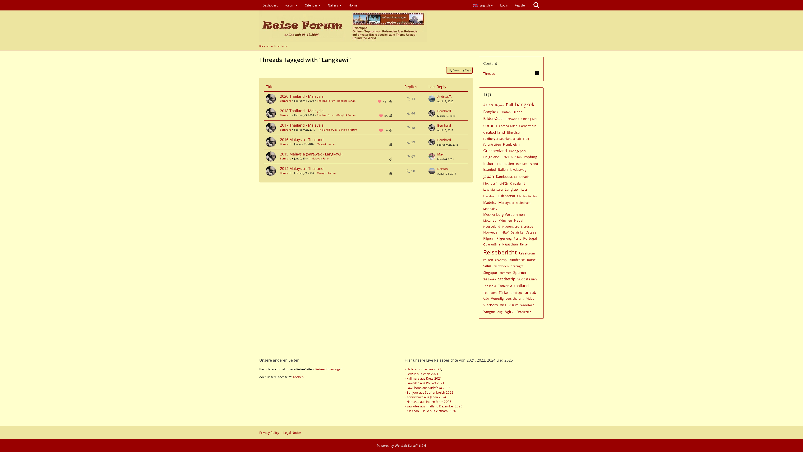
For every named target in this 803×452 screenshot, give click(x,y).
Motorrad (489, 220)
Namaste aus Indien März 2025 (429, 401)
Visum (513, 305)
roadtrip (501, 260)
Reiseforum (527, 253)
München (505, 220)
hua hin (516, 157)
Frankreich (511, 144)
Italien (503, 169)
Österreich (524, 312)
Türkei (504, 292)
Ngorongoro (510, 227)
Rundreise (517, 260)
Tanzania (505, 286)
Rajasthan (510, 244)
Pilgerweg (504, 238)
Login (504, 5)
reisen (488, 260)
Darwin (442, 169)
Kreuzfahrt (517, 183)
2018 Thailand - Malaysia (302, 110)
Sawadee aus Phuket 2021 (425, 383)
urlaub (530, 292)
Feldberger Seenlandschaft (502, 139)
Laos (524, 189)
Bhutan (505, 112)
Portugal (530, 238)
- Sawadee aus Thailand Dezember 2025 (433, 406)
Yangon (489, 311)
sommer (505, 273)
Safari (487, 266)
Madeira (489, 202)
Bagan (499, 105)
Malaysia (506, 202)
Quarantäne (491, 244)
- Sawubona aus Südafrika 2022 (427, 388)
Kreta (503, 183)
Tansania (489, 286)
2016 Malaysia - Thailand (302, 139)
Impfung (530, 157)
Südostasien (527, 279)
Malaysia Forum (326, 144)
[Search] (536, 5)
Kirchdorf (489, 183)
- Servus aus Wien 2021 (422, 374)
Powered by (401, 445)
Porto (517, 238)
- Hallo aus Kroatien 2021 (423, 369)
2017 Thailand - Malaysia (302, 125)
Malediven (523, 203)
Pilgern (488, 238)
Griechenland (495, 150)
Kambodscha (506, 176)
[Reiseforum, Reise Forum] (343, 26)
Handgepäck (517, 151)
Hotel (505, 157)
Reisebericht (500, 252)
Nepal (518, 220)
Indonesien (505, 163)
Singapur (490, 272)
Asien (488, 104)
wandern (527, 305)
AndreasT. (444, 96)
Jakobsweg (518, 169)
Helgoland (491, 157)
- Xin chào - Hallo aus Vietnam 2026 (430, 411)
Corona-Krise (508, 126)
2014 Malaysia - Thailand (302, 168)
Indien (488, 163)
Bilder (517, 112)
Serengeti (517, 266)
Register (520, 5)
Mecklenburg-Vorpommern (504, 214)
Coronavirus (527, 126)
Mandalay (490, 209)
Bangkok (490, 111)
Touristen (490, 293)
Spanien (520, 272)
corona (490, 125)
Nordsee (527, 227)
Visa (503, 305)
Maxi (440, 154)
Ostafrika (517, 232)
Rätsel (532, 260)
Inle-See (521, 164)
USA (486, 298)
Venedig (497, 298)
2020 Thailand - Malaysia (302, 96)
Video (530, 298)
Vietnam (490, 304)
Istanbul (489, 169)
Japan (488, 176)
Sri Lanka (489, 279)
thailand (521, 285)
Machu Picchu (527, 196)
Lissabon (489, 196)
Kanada (524, 177)
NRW (505, 232)
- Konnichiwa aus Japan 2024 (425, 397)
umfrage (517, 293)
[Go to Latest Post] (431, 98)
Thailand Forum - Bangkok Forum (336, 101)
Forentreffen (492, 144)
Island (533, 164)
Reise (524, 244)
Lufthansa (506, 195)
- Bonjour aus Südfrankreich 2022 (429, 392)
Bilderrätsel (493, 118)
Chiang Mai (529, 119)
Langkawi (512, 189)
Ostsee (531, 232)
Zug (500, 312)
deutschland (494, 132)
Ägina (509, 311)
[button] (483, 5)
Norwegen (491, 232)
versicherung (515, 298)
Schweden (501, 266)
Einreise (513, 132)
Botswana (512, 119)
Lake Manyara (493, 189)
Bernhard (285, 101)
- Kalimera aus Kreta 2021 (423, 378)
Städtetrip (506, 278)
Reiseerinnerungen (328, 369)
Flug (526, 139)
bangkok (524, 104)
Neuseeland (491, 227)
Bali (509, 105)
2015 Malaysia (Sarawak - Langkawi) (311, 154)
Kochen (298, 377)
